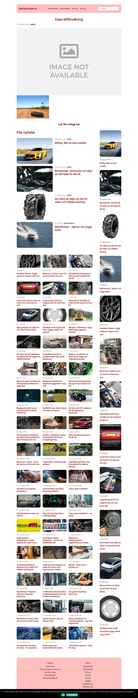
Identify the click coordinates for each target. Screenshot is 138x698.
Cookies (88, 678)
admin (33, 24)
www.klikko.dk (52, 678)
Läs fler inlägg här (69, 124)
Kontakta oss (88, 684)
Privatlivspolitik (72, 695)
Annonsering (53, 9)
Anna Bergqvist (69, 223)
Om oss (75, 9)
